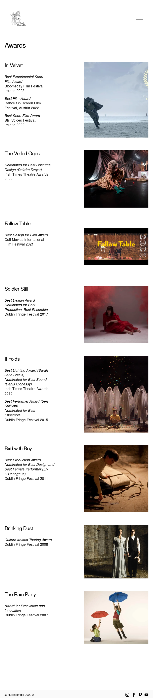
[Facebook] (134, 695)
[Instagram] (127, 695)
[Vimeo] (140, 695)
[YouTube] (146, 695)
